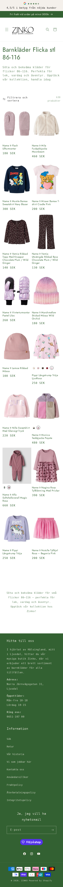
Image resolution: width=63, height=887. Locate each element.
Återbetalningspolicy (21, 792)
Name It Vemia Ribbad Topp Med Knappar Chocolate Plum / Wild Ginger (15, 258)
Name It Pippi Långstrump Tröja (12, 552)
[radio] (34, 368)
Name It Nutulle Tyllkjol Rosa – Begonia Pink (45, 552)
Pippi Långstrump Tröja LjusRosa (45, 377)
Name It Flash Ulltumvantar (10, 147)
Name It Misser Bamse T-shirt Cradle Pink (46, 203)
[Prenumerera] (52, 830)
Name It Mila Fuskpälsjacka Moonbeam (39, 148)
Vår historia (15, 754)
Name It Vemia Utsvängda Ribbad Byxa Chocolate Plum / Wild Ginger (45, 258)
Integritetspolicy (19, 800)
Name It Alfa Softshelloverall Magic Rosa (15, 497)
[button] (6, 29)
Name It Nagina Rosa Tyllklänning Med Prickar (46, 489)
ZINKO (24, 881)
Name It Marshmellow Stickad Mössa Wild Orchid (44, 315)
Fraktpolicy (15, 785)
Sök (9, 739)
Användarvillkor (17, 777)
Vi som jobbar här (19, 761)
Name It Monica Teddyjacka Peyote (42, 436)
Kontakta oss (15, 769)
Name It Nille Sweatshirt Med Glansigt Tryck (16, 429)
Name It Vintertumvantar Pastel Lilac (16, 314)
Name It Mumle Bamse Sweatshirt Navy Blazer (15, 203)
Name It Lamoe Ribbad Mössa (15, 370)
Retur (10, 746)
